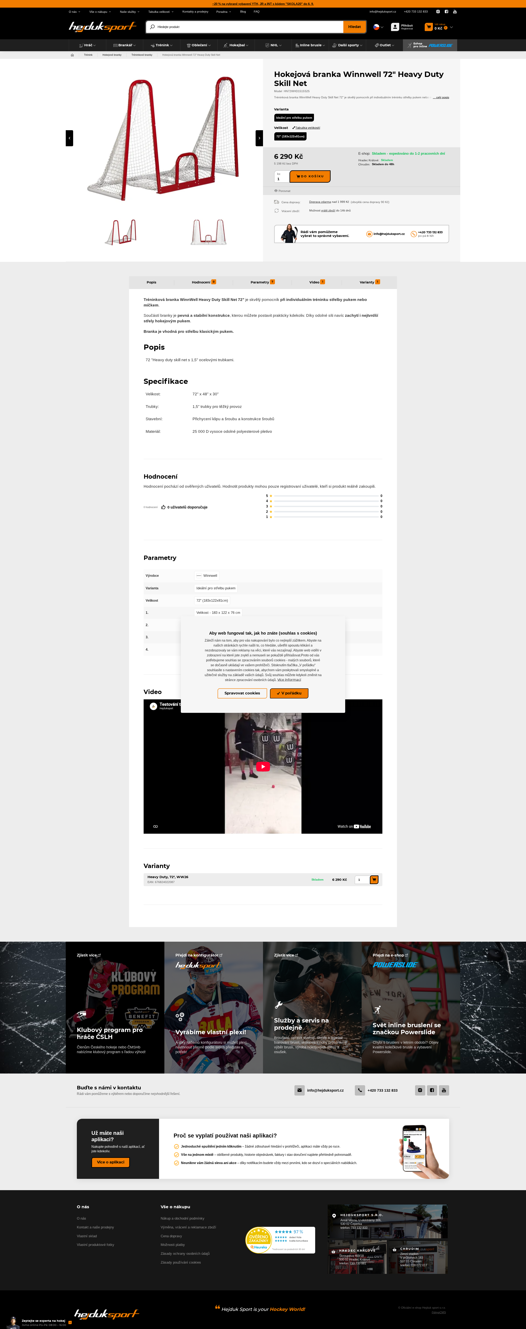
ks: (279, 173)
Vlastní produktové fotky (95, 1245)
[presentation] (69, 138)
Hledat (354, 27)
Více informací (289, 679)
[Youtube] (455, 11)
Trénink (88, 54)
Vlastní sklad (87, 1236)
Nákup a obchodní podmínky (182, 1218)
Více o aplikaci (110, 1162)
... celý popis (441, 97)
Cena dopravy (171, 1236)
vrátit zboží (328, 210)
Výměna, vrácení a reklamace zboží (188, 1227)
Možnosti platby (173, 1245)
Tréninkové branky (142, 54)
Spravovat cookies (242, 693)
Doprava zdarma (320, 201)
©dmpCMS (439, 1312)
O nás (81, 1218)
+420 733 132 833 (416, 11)
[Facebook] (446, 11)
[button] (87, 45)
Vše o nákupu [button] (98, 11)
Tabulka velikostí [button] (159, 11)
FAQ (257, 11)
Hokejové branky (112, 54)
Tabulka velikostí (307, 127)
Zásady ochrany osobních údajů (185, 1254)
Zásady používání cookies (181, 1262)
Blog (243, 11)
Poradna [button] (221, 11)
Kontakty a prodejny (195, 11)
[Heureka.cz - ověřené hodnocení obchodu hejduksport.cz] (280, 1240)
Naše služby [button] (128, 11)
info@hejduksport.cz (383, 11)
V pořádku (290, 693)
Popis (151, 282)
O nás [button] (73, 11)
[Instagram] (438, 11)
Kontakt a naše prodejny (95, 1227)
